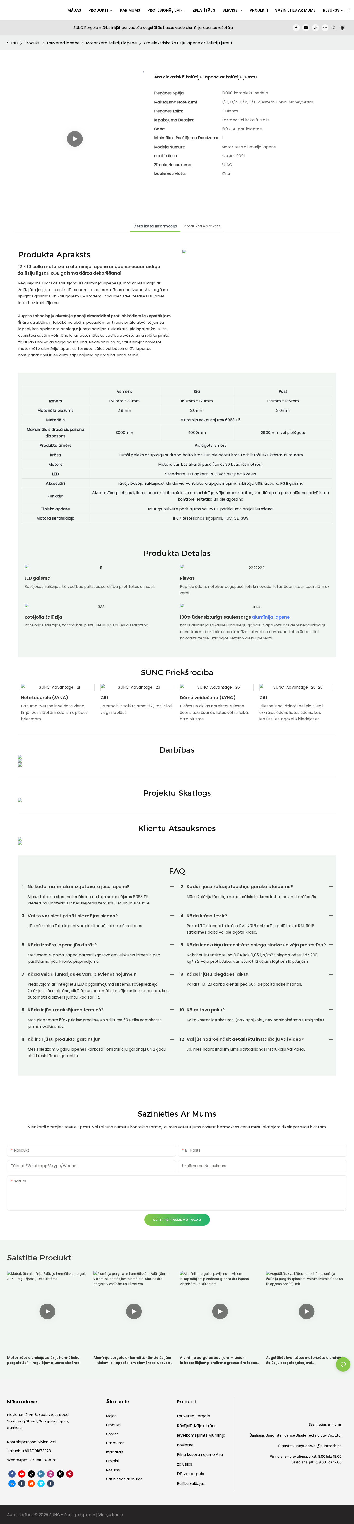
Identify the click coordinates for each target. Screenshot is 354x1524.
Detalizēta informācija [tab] (155, 226)
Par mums (115, 1442)
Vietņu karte (110, 1515)
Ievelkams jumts (193, 1435)
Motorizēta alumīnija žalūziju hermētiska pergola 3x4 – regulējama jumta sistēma (43, 1360)
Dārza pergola (190, 1474)
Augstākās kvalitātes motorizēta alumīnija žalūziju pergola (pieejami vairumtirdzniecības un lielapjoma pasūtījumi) (304, 1360)
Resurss (113, 1469)
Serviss (112, 1433)
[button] (349, 10)
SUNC (12, 43)
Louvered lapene (63, 43)
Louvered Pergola (193, 1416)
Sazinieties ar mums (124, 1478)
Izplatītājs (115, 1451)
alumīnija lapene (271, 617)
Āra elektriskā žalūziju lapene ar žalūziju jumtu (187, 43)
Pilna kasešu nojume (196, 1454)
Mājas (111, 1415)
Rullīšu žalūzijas (191, 1483)
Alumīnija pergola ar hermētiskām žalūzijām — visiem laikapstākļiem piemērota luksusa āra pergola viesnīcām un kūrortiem (132, 1360)
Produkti (32, 43)
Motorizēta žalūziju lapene (111, 43)
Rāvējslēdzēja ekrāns (196, 1425)
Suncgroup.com (80, 1515)
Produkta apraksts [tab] (202, 226)
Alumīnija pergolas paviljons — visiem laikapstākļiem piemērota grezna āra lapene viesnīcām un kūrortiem (219, 1360)
